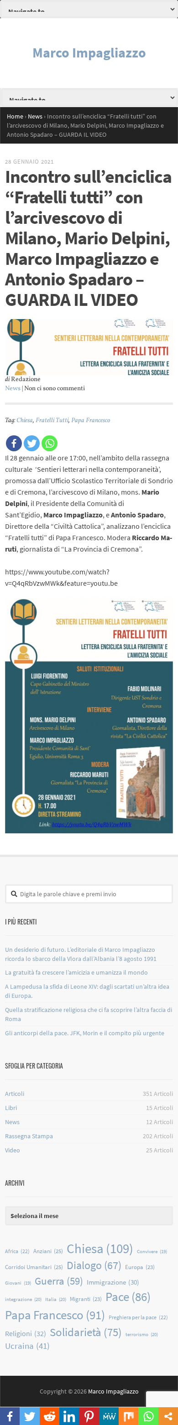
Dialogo (94, 1265)
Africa (17, 1251)
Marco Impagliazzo (89, 52)
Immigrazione (113, 1282)
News (13, 388)
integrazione (23, 1299)
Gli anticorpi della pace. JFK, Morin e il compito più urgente (84, 1033)
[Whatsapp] (50, 443)
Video (12, 1150)
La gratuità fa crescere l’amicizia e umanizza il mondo (76, 972)
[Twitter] (32, 443)
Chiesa (24, 420)
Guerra (59, 1281)
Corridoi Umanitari (34, 1267)
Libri (11, 1108)
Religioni (25, 1333)
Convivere (152, 1252)
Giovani (18, 1283)
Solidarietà (86, 1332)
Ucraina (27, 1346)
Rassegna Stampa (29, 1136)
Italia (55, 1299)
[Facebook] (14, 443)
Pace (128, 1296)
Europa (140, 1267)
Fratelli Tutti (52, 420)
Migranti (86, 1299)
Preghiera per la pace (138, 1317)
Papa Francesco (90, 420)
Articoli (14, 1093)
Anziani (48, 1251)
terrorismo (142, 1334)
